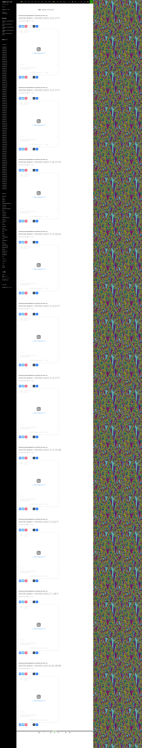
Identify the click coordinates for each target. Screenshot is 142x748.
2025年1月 (4, 80)
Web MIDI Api (5, 247)
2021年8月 (4, 148)
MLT (46, 1)
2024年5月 (4, 94)
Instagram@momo (29, 15)
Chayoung (4, 205)
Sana (3, 231)
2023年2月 (4, 121)
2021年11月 (4, 144)
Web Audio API (5, 245)
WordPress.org (5, 279)
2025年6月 (4, 71)
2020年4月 (4, 169)
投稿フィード (5, 276)
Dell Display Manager (6, 208)
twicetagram (4, 240)
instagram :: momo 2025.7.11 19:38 (40, 449)
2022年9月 (4, 130)
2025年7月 (4, 70)
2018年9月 (4, 185)
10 (50, 732)
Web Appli (4, 244)
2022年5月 (4, 137)
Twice (44, 15)
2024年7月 (4, 91)
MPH (49, 1)
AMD (3, 198)
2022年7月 (4, 133)
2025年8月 (4, 68)
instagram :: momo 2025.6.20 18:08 (40, 665)
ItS (38, 1)
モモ (47, 15)
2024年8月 (4, 89)
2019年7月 (4, 181)
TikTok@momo (5, 236)
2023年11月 (4, 105)
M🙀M (53, 1)
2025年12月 (4, 61)
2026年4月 (4, 54)
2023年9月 (4, 109)
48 (65, 732)
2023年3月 (4, 119)
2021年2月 (4, 158)
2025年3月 (4, 77)
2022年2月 (4, 139)
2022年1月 (4, 140)
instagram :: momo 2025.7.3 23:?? (38, 521)
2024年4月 (4, 96)
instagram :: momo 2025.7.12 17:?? (39, 377)
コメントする (31, 21)
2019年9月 (4, 178)
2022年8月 (4, 132)
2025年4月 (4, 75)
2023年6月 (4, 114)
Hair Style (4, 213)
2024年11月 (4, 84)
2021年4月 (4, 155)
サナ (3, 256)
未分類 (3, 267)
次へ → (70, 732)
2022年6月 (4, 135)
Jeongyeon (4, 221)
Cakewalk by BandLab (6, 203)
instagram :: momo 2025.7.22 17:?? (39, 18)
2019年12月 (4, 174)
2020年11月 (4, 163)
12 (58, 732)
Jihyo (3, 222)
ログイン (4, 274)
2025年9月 (4, 66)
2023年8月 (4, 110)
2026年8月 (4, 47)
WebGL (3, 249)
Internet (3, 219)
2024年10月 (4, 86)
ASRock (3, 199)
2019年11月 (4, 176)
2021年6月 (4, 151)
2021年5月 (4, 153)
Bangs (3, 201)
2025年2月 (4, 79)
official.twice (4, 229)
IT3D (35, 1)
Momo (38, 15)
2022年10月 (4, 128)
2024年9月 (4, 87)
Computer (4, 206)
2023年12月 (4, 103)
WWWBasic (4, 254)
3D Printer (4, 196)
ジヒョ (3, 258)
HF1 (29, 1)
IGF (32, 1)
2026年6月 (4, 50)
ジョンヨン (4, 259)
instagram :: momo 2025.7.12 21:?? (39, 305)
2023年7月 (4, 112)
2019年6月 (4, 183)
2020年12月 (4, 162)
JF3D (42, 1)
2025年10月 (4, 64)
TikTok (3, 235)
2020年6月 (4, 165)
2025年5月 (4, 73)
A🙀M (21, 1)
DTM (3, 210)
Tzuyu (3, 242)
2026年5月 (4, 52)
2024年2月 (4, 100)
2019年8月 (4, 179)
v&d (61, 1)
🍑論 (88, 1)
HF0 (25, 1)
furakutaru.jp (4, 13)
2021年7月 (4, 149)
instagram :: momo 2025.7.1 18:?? (38, 593)
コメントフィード (5, 278)
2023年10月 (4, 107)
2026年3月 (4, 55)
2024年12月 (4, 82)
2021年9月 (4, 146)
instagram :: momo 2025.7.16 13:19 (40, 162)
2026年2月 (4, 57)
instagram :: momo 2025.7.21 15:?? (39, 90)
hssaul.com (4, 12)
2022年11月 (4, 126)
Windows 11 (4, 252)
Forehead (4, 212)
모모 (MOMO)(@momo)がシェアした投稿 (38, 72)
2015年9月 (4, 186)
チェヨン (4, 261)
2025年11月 (4, 63)
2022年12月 (4, 125)
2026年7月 (4, 48)
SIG (57, 1)
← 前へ (39, 732)
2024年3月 (4, 98)
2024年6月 (4, 93)
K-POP (35, 15)
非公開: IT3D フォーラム (7, 287)
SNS (41, 15)
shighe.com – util (7, 2)
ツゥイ (3, 263)
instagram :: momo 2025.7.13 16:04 (40, 233)
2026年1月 (4, 59)
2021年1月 (4, 160)
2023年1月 (4, 123)
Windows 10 (4, 251)
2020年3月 (4, 171)
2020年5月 (4, 167)
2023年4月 (4, 117)
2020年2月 (4, 172)
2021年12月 (4, 142)
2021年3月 (4, 156)
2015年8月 (4, 188)
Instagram (21, 15)
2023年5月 (4, 116)
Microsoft (4, 226)
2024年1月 (4, 102)
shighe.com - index (5, 9)
